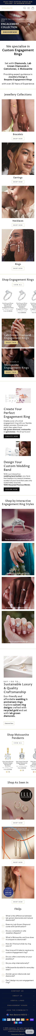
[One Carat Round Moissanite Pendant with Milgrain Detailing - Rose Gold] (33, 772)
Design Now (12, 489)
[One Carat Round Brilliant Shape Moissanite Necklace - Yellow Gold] (7, 772)
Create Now (12, 436)
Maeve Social (23, 1031)
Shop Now (18, 225)
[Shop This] (18, 333)
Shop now (18, 138)
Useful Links (17, 1000)
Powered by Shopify (18, 1034)
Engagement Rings (18, 1005)
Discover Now (9, 723)
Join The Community (17, 1010)
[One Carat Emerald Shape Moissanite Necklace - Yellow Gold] (21, 770)
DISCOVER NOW (10, 32)
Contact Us (17, 991)
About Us (17, 996)
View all (18, 284)
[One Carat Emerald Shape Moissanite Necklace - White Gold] (23, 770)
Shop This (11, 372)
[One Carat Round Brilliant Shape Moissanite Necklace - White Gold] (9, 772)
